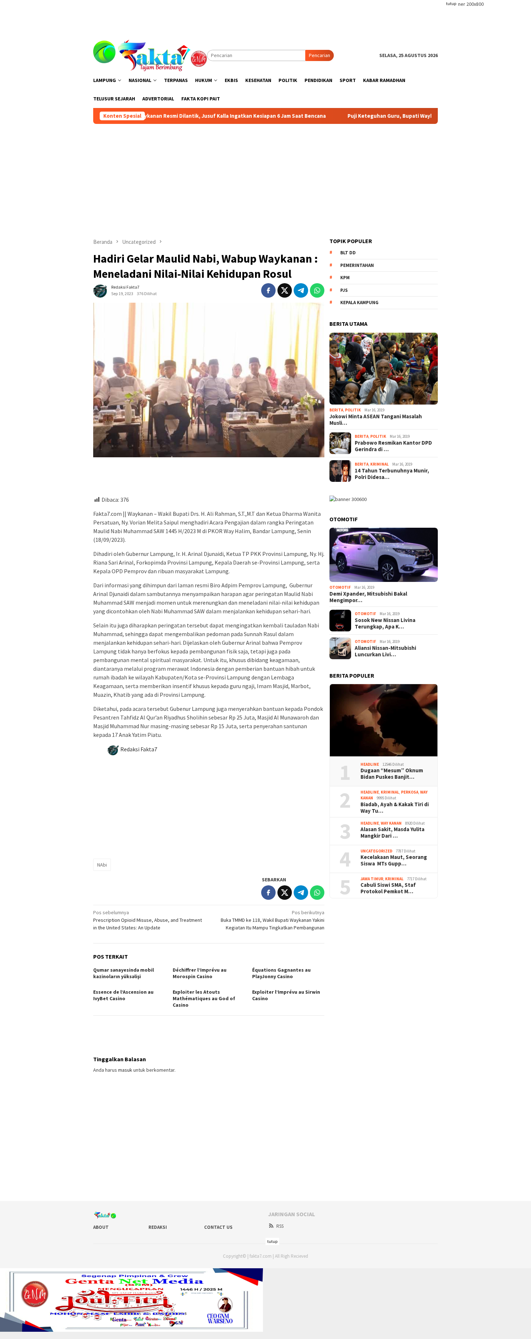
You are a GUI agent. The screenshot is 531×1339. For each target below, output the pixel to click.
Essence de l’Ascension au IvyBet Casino (123, 995)
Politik (353, 410)
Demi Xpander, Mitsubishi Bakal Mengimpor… (368, 597)
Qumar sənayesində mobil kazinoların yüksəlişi (123, 973)
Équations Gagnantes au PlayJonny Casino (281, 973)
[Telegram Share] (301, 290)
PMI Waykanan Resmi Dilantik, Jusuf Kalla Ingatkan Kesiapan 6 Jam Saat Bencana (200, 116)
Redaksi (157, 1227)
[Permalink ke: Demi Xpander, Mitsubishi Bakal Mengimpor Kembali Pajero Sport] (383, 555)
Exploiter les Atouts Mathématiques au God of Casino (204, 998)
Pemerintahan (357, 265)
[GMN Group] (150, 55)
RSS (280, 1226)
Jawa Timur (372, 878)
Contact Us (218, 1227)
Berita (336, 410)
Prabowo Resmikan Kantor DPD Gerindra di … (393, 446)
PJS (344, 290)
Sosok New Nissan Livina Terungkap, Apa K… (385, 623)
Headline (370, 764)
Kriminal (379, 464)
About (101, 1227)
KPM (345, 278)
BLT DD (348, 253)
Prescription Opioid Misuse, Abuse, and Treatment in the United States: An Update (147, 920)
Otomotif (340, 587)
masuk (125, 1070)
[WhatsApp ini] (317, 290)
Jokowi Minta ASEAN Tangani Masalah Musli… (375, 419)
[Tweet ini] (284, 290)
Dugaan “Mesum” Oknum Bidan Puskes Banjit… (392, 773)
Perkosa (409, 792)
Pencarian (319, 55)
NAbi (102, 864)
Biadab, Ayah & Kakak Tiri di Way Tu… (395, 807)
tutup (451, 3)
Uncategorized (376, 851)
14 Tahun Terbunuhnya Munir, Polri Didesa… (392, 473)
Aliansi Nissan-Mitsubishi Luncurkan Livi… (385, 651)
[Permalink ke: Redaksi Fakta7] (100, 290)
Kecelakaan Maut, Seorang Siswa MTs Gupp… (394, 860)
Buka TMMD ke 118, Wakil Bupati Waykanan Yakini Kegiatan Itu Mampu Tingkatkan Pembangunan (272, 920)
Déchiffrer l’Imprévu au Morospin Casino (199, 973)
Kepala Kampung (359, 302)
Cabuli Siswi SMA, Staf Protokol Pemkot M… (388, 888)
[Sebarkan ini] (268, 290)
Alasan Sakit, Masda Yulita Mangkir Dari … (392, 832)
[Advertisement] (265, 16)
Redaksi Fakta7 (138, 749)
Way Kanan (391, 823)
